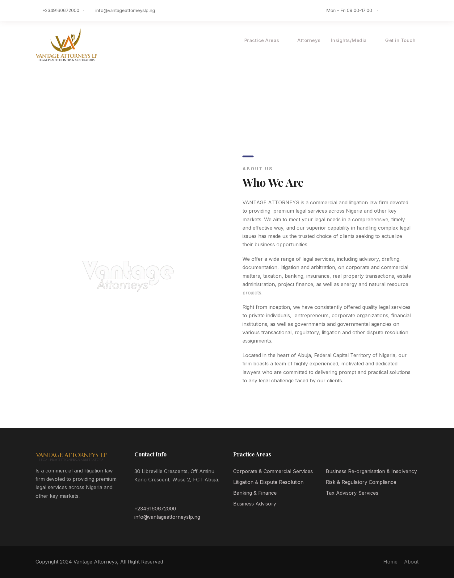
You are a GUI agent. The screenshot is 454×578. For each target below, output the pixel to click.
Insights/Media (349, 40)
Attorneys (309, 40)
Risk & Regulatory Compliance (361, 482)
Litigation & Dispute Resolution (268, 482)
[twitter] (407, 10)
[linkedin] (398, 10)
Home (390, 562)
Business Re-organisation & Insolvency (371, 471)
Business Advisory (254, 504)
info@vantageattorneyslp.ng (125, 10)
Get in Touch (400, 40)
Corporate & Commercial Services (273, 471)
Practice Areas (261, 40)
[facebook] (389, 10)
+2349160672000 (155, 508)
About (411, 562)
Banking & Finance (255, 493)
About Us (223, 40)
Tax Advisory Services (352, 493)
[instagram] (416, 10)
